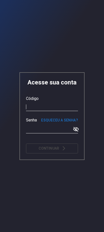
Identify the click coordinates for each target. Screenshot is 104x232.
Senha (31, 120)
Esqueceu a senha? (59, 120)
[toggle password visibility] (76, 129)
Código (32, 98)
